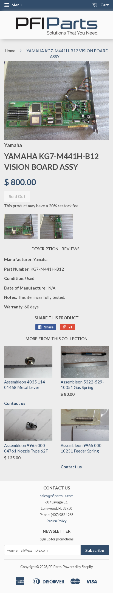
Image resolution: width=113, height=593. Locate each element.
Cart (104, 4)
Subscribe (94, 550)
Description (45, 248)
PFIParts (55, 567)
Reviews (70, 248)
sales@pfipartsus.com (57, 496)
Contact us (14, 403)
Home (10, 50)
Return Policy (57, 521)
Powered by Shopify (78, 567)
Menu (16, 4)
